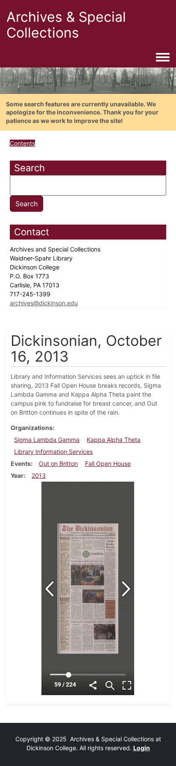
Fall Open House (108, 463)
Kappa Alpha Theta (114, 439)
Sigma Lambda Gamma (46, 439)
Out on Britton (58, 463)
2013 (39, 475)
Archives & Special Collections (66, 25)
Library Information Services (53, 451)
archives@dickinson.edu (44, 303)
